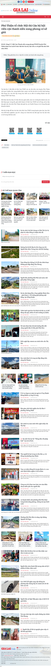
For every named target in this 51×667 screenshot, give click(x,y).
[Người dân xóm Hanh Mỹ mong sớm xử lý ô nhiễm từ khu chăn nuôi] (10, 571)
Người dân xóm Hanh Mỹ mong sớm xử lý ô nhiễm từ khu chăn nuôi (35, 567)
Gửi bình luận (46, 181)
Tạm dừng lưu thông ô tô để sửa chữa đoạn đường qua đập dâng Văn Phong (35, 263)
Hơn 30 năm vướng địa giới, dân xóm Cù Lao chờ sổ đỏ (31, 218)
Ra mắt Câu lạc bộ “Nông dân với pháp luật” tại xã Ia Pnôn (34, 440)
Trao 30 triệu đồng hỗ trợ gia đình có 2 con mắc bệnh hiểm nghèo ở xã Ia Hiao (35, 470)
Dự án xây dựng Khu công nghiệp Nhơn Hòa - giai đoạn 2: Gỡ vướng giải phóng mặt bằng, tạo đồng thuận (35, 295)
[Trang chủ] (2, 16)
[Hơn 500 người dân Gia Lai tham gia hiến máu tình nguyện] (19, 212)
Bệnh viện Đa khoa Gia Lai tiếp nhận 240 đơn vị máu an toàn (34, 552)
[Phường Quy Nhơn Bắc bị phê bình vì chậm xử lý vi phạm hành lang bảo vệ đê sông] (6, 212)
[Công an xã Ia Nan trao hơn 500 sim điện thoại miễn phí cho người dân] (10, 489)
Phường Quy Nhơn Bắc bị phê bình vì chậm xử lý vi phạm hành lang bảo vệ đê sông (6, 220)
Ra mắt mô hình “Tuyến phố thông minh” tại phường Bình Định (24, 386)
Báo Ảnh (10, 4)
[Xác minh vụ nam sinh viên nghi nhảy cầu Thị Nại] (10, 429)
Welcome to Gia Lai (30, 4)
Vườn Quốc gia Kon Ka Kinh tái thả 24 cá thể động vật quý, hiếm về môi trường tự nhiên (35, 311)
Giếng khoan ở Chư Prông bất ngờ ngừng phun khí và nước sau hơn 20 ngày (8, 544)
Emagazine (39, 4)
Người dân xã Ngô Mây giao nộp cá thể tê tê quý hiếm (35, 600)
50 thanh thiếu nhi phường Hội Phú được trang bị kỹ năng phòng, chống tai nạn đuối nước (35, 502)
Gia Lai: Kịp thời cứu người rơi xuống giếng (18, 203)
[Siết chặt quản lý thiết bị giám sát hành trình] (44, 212)
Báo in (15, 4)
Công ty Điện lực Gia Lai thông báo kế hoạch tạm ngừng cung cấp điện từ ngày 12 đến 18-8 (41, 544)
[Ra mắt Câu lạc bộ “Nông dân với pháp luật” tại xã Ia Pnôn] (10, 444)
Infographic (47, 4)
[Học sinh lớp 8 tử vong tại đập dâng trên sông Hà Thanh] (10, 363)
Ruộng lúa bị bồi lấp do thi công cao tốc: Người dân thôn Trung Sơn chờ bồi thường (34, 248)
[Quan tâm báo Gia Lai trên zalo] (21, 2)
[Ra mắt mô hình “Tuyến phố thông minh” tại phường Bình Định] (25, 378)
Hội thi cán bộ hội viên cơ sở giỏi (40, 145)
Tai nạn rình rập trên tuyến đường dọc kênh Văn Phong (35, 615)
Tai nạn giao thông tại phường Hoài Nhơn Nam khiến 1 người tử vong (6, 204)
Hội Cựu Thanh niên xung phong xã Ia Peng (21, 145)
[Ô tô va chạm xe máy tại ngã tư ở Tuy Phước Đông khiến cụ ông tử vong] (10, 398)
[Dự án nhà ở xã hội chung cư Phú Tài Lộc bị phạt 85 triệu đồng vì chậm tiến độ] (10, 235)
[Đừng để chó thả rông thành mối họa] (41, 378)
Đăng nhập (31, 1)
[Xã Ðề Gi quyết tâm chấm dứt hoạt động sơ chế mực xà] (31, 196)
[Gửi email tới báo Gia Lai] (26, 2)
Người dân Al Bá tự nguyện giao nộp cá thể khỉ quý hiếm (34, 630)
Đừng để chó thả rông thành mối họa (41, 385)
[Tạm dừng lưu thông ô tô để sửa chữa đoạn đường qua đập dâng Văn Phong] (10, 267)
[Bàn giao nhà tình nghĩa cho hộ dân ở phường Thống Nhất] (10, 413)
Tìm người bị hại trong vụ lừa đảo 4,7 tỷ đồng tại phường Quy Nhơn (34, 455)
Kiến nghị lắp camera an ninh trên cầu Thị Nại (34, 342)
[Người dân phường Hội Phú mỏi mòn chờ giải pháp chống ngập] (10, 283)
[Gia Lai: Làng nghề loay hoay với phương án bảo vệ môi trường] (8, 378)
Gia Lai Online (8, 648)
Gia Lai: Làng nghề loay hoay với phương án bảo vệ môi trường (8, 386)
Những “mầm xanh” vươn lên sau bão (44, 203)
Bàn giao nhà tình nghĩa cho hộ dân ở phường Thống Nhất (33, 409)
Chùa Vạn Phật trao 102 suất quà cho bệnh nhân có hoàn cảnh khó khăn (25, 544)
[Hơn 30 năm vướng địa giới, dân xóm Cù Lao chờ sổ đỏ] (31, 212)
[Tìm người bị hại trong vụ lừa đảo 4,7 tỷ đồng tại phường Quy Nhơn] (10, 459)
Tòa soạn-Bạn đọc (5, 21)
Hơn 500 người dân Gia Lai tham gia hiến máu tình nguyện (19, 219)
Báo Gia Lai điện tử (25, 11)
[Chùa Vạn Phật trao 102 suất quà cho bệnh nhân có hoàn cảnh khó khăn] (25, 536)
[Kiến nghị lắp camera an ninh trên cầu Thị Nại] (10, 346)
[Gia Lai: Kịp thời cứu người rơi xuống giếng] (19, 196)
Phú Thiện (7, 145)
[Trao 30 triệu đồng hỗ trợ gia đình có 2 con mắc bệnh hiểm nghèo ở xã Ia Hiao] (10, 474)
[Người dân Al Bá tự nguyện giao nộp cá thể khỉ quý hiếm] (10, 634)
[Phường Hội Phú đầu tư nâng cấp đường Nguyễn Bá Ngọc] (10, 522)
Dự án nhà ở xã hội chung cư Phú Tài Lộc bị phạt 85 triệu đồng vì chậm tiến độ (35, 231)
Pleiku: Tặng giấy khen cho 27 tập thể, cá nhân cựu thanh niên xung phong (23, 55)
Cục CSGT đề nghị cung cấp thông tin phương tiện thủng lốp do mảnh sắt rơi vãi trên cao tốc (34, 583)
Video (4, 4)
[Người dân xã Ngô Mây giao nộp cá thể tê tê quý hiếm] (10, 604)
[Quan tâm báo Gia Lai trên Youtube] (24, 2)
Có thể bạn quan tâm (12, 190)
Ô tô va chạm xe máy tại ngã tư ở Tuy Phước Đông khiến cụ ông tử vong (35, 394)
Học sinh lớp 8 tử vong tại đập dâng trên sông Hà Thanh (34, 359)
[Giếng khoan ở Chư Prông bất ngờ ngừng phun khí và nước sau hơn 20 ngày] (8, 536)
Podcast (22, 4)
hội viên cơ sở (5, 147)
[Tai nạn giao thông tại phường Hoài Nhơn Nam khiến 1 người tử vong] (6, 196)
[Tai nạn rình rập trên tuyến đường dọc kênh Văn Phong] (10, 619)
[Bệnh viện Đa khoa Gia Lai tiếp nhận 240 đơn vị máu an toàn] (10, 556)
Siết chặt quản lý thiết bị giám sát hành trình (43, 218)
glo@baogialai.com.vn (8, 655)
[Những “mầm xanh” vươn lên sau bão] (44, 196)
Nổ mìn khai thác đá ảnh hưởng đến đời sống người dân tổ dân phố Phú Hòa (34, 327)
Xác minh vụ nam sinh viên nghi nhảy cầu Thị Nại (34, 424)
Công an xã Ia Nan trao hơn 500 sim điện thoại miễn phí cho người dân (34, 485)
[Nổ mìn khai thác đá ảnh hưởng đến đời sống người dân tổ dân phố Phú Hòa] (10, 331)
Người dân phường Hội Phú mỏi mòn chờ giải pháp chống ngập (34, 279)
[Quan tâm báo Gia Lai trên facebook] (19, 2)
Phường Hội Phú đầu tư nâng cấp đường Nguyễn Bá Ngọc (34, 518)
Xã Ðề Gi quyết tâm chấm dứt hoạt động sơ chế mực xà (31, 203)
